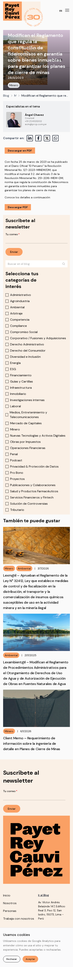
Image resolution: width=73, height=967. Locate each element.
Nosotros (10, 903)
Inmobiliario (18, 394)
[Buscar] (64, 263)
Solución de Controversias (29, 504)
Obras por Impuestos (25, 442)
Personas (9, 911)
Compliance (18, 326)
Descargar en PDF (20, 150)
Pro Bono (16, 473)
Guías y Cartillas (21, 381)
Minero (13, 85)
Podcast (16, 460)
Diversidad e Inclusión (25, 357)
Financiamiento (21, 375)
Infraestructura (21, 388)
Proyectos (17, 479)
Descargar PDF (18, 207)
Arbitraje (16, 313)
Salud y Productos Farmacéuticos (34, 491)
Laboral (15, 406)
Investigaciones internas (27, 400)
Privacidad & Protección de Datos (34, 466)
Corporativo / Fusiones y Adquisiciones (38, 338)
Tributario (17, 510)
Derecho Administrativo (27, 344)
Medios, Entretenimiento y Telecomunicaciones (28, 414)
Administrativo (20, 295)
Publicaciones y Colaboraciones (32, 485)
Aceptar (30, 959)
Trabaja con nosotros (18, 919)
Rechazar (11, 959)
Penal (14, 454)
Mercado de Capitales (26, 423)
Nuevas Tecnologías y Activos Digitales (37, 436)
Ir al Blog (43, 895)
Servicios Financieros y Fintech (32, 497)
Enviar (14, 252)
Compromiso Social (24, 332)
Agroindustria (20, 301)
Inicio (6, 895)
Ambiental (17, 307)
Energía (15, 363)
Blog (6, 96)
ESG (13, 369)
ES (60, 10)
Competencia (19, 320)
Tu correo (12, 234)
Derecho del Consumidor (28, 350)
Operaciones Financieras (27, 448)
